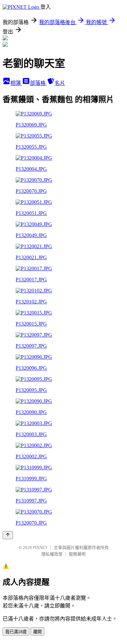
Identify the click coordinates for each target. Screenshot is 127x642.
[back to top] (8, 535)
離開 (37, 631)
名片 (60, 83)
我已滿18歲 (16, 631)
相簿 (16, 83)
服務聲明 (77, 554)
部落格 (38, 83)
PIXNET (40, 547)
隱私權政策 (52, 554)
